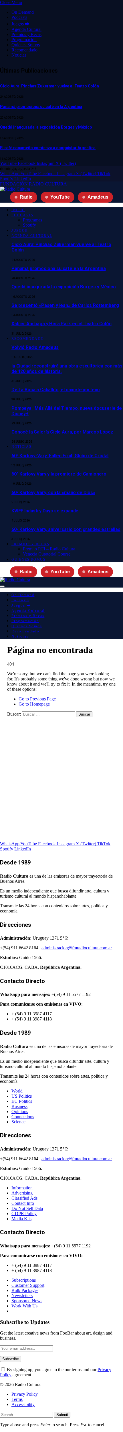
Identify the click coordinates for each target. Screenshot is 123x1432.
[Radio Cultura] (15, 189)
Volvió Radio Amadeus (35, 347)
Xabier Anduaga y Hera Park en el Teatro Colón (61, 323)
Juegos (19, 231)
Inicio (18, 210)
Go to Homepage (34, 704)
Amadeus (98, 197)
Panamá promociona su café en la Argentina (41, 106)
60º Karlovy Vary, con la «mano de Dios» (53, 492)
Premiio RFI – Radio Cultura (49, 548)
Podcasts (19, 17)
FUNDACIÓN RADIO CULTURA (33, 183)
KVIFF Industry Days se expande (44, 511)
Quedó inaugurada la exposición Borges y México (46, 127)
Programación (24, 39)
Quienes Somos (25, 44)
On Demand (22, 12)
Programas (32, 219)
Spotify (29, 225)
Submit (62, 1415)
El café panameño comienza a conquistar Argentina (48, 147)
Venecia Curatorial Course (46, 554)
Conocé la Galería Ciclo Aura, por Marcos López (62, 432)
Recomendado (24, 49)
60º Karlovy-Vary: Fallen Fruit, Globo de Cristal (59, 455)
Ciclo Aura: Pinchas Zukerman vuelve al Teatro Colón (49, 86)
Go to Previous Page (37, 698)
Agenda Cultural (26, 29)
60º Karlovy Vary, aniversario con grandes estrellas (65, 529)
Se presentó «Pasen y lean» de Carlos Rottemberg (65, 305)
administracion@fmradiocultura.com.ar (76, 947)
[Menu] (2, 586)
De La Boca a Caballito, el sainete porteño (55, 389)
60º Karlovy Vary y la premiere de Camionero (58, 474)
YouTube (60, 197)
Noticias (18, 55)
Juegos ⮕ (20, 23)
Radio (26, 197)
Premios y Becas (26, 34)
